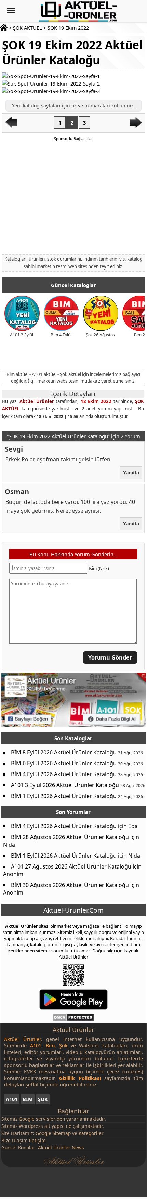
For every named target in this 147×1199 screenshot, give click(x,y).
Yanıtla (131, 472)
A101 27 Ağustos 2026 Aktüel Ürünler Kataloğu (71, 866)
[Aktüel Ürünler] (78, 11)
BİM (28, 1099)
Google (27, 1119)
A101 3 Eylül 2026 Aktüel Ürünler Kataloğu (65, 785)
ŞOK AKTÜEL (27, 28)
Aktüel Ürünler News (61, 1147)
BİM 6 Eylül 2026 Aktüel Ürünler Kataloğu (64, 763)
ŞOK (43, 1099)
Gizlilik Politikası (80, 1078)
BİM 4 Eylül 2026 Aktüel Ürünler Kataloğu (64, 774)
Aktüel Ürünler (36, 401)
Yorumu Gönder (110, 657)
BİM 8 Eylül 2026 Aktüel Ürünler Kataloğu (64, 752)
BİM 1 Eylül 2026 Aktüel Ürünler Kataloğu (64, 796)
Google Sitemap (53, 1133)
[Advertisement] (73, 197)
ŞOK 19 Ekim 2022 (68, 28)
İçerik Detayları (73, 394)
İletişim (37, 1140)
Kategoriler (91, 1133)
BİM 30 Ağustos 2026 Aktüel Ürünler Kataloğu (70, 885)
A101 (11, 1099)
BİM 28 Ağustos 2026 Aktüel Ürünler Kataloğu (70, 837)
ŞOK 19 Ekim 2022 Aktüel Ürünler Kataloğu (72, 52)
